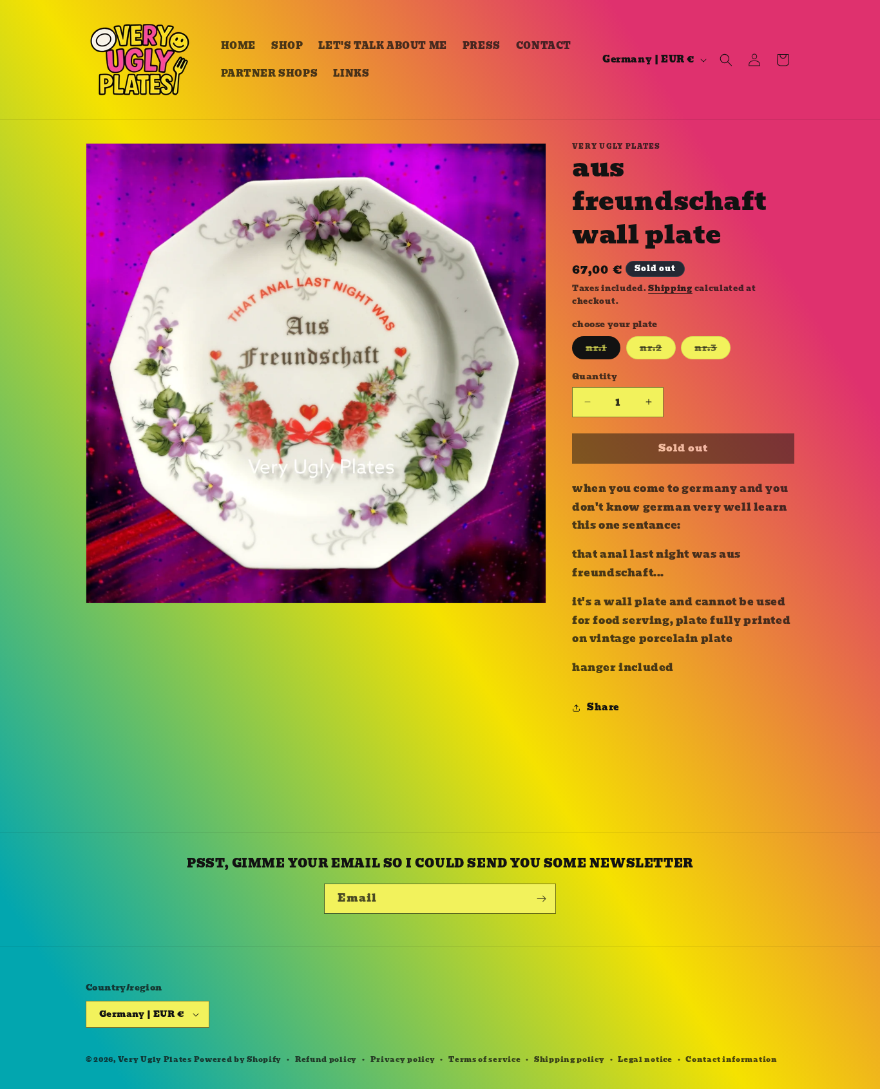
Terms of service (484, 1059)
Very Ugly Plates (155, 1059)
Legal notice (645, 1059)
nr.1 (603, 349)
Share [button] (603, 707)
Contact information (731, 1059)
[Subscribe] (541, 899)
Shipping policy (569, 1059)
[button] (726, 60)
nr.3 (712, 349)
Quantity (594, 376)
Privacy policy (402, 1059)
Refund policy (326, 1059)
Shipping (670, 288)
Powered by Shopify (238, 1059)
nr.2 (658, 349)
